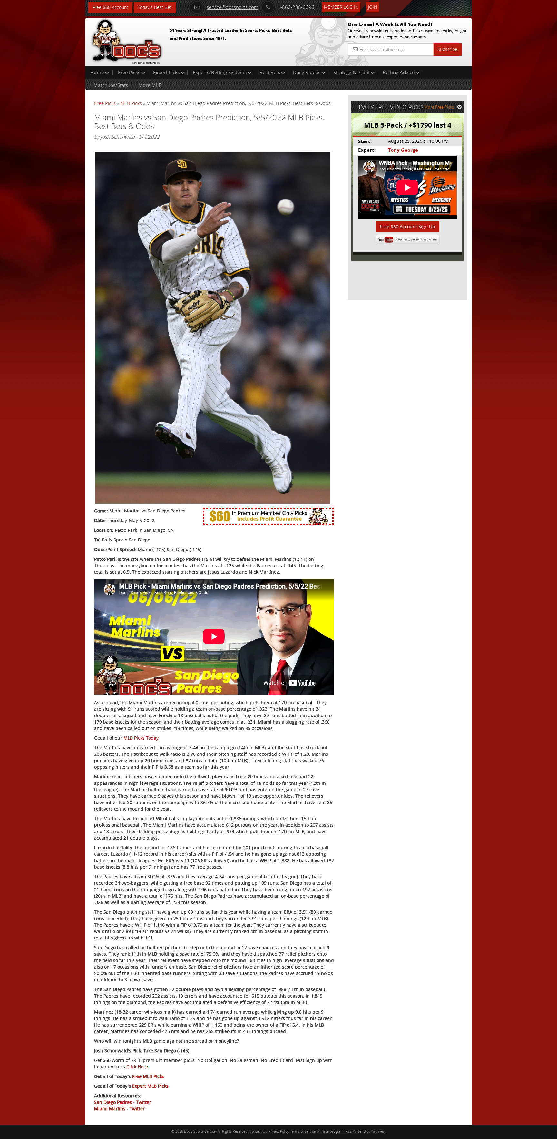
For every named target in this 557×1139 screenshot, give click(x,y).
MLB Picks (131, 103)
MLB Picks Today (141, 738)
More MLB (150, 85)
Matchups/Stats (110, 85)
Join (372, 7)
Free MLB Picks (148, 1076)
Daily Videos (306, 72)
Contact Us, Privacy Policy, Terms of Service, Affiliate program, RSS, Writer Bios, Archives (317, 1131)
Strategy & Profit (351, 72)
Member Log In (341, 7)
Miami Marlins (109, 1108)
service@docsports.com (232, 7)
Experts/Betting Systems (220, 72)
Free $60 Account (110, 7)
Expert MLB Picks (150, 1086)
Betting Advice (399, 72)
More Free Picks (439, 107)
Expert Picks (166, 72)
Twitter (143, 1102)
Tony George (403, 150)
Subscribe (447, 49)
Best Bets (269, 72)
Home (97, 72)
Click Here (137, 1067)
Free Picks (129, 72)
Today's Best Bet (155, 7)
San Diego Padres (113, 1102)
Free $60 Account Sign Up (407, 226)
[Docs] (126, 40)
